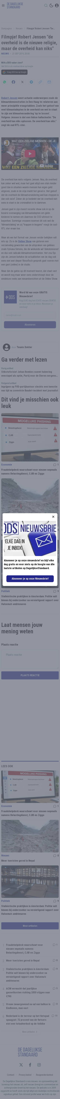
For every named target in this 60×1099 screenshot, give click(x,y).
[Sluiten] (53, 516)
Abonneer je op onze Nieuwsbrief (30, 578)
